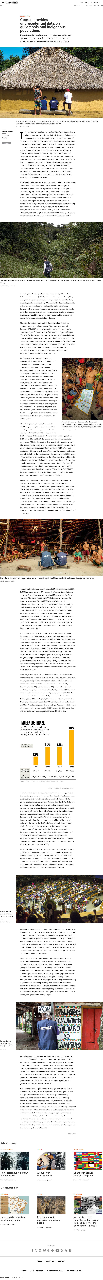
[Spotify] (61, 1250)
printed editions (95, 2)
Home (40, 1261)
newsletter (84, 2)
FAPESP (23, 1271)
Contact (61, 1261)
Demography (6, 143)
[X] (36, 1250)
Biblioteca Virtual (55, 1271)
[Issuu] (69, 1250)
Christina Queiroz (7, 131)
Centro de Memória (74, 1271)
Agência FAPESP (36, 1271)
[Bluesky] (44, 1250)
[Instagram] (39, 1250)
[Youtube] (57, 1250)
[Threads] (48, 1250)
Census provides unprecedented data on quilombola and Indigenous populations (42, 25)
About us (50, 1261)
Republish (73, 1134)
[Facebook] (32, 1250)
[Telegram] (52, 1250)
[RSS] (65, 1250)
